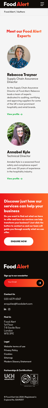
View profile (13, 114)
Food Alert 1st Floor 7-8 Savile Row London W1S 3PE (12, 327)
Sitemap (8, 357)
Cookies (8, 354)
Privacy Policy (11, 350)
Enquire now (19, 241)
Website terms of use (14, 346)
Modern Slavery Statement (17, 361)
